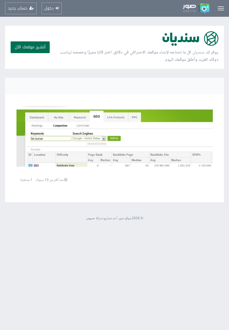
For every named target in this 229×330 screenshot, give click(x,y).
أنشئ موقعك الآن (30, 47)
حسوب (90, 218)
